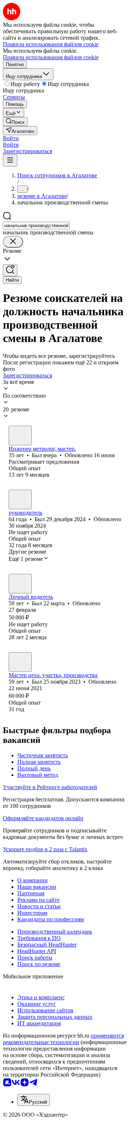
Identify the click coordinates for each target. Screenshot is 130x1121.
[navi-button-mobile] (10, 160)
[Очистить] (13, 242)
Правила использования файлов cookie (51, 57)
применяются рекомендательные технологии (63, 1039)
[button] (11, 138)
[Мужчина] (20, 435)
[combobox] (36, 225)
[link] (15, 121)
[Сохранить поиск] (10, 270)
